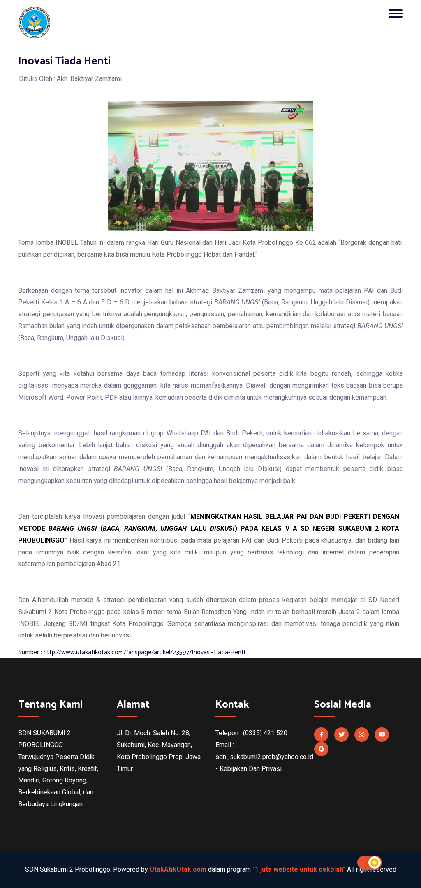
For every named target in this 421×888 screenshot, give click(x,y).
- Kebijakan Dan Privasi (248, 769)
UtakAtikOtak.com (178, 869)
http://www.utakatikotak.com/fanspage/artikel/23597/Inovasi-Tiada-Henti (144, 652)
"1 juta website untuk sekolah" (298, 869)
